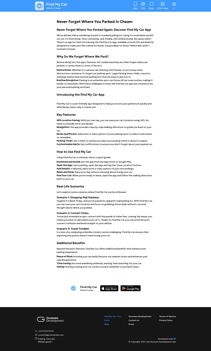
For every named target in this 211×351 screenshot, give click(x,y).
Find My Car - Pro (112, 316)
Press (131, 324)
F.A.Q (107, 320)
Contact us (134, 320)
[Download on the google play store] (130, 288)
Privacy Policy (165, 320)
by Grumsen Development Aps (161, 342)
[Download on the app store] (109, 288)
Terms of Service (167, 316)
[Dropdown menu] (174, 5)
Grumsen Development (140, 316)
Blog (106, 324)
